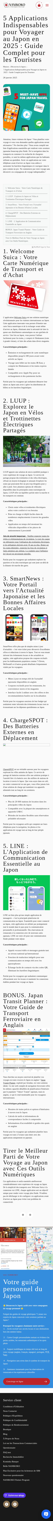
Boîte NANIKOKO (11, 1466)
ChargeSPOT (8, 769)
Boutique (7, 1429)
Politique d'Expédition (13, 1416)
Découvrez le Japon (18, 67)
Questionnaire (9, 1448)
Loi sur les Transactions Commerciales (20, 1443)
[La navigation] (47, 5)
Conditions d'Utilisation (13, 1406)
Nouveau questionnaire (13, 1475)
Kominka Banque (11, 1461)
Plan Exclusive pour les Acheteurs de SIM (21, 1471)
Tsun (48, 247)
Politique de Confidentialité (15, 1420)
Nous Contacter (10, 1411)
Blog (5, 1434)
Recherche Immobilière (13, 1457)
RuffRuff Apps (39, 247)
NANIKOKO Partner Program (16, 1480)
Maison (6, 67)
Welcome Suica (20, 317)
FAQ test (7, 1452)
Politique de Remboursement (16, 1425)
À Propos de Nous (11, 1438)
